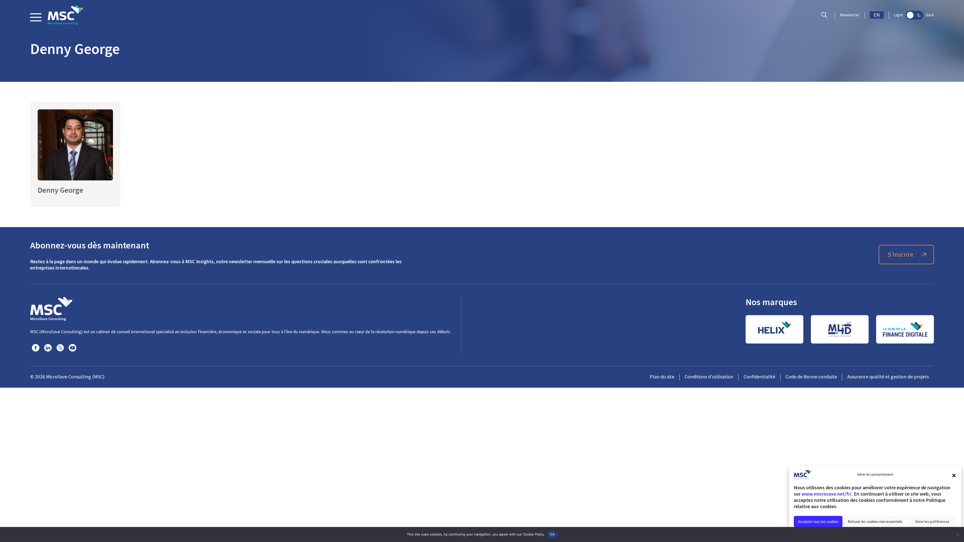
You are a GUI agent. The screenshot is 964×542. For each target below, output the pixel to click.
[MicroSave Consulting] (51, 308)
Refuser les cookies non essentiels (875, 521)
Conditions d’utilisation (709, 377)
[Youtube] (72, 347)
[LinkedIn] (47, 347)
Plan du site (662, 377)
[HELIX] (774, 329)
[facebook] (35, 347)
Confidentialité (759, 377)
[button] (953, 474)
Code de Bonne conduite (811, 377)
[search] (825, 15)
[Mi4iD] (840, 329)
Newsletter (850, 15)
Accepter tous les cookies (818, 521)
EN (877, 15)
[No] (957, 534)
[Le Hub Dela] (905, 329)
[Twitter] (60, 347)
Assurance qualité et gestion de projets (888, 377)
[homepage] (65, 15)
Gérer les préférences (932, 521)
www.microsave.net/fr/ (827, 494)
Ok (552, 534)
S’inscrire (900, 254)
